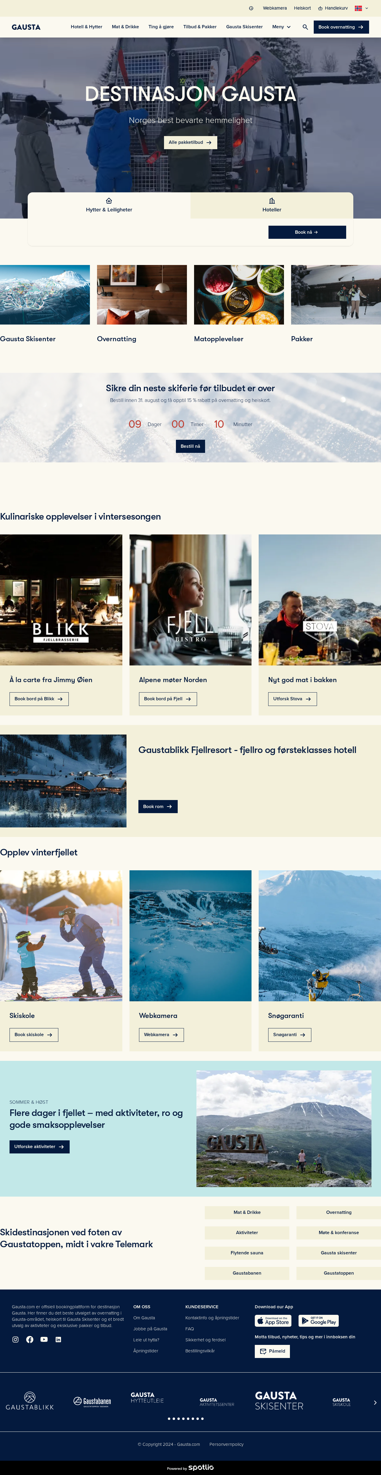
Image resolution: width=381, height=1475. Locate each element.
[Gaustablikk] (30, 1400)
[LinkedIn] (58, 1339)
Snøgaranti (289, 1035)
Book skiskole (34, 1035)
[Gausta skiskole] (342, 1402)
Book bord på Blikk (39, 699)
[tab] (109, 205)
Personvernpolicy (226, 1444)
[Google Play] (319, 1321)
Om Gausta (144, 1317)
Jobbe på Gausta (150, 1328)
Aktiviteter (247, 1233)
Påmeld (272, 1351)
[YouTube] (44, 1339)
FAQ (189, 1328)
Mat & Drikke (247, 1212)
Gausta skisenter (339, 1253)
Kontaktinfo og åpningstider (212, 1317)
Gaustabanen (247, 1273)
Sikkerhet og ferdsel (205, 1340)
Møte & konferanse (339, 1233)
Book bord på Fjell (168, 699)
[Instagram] (15, 1339)
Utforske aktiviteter (39, 1147)
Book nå (303, 232)
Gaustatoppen (339, 1273)
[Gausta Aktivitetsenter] (217, 1402)
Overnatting (339, 1212)
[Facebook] (29, 1339)
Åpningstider (145, 1351)
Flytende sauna (247, 1253)
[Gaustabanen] (92, 1402)
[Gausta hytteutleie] (154, 1398)
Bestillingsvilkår (200, 1351)
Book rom (158, 806)
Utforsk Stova (292, 699)
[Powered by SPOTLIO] (190, 1468)
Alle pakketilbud (191, 142)
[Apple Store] (273, 1321)
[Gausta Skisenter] (279, 1401)
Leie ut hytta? (146, 1340)
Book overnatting (341, 27)
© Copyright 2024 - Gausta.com (169, 1444)
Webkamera (161, 1035)
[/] (26, 27)
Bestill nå (190, 446)
